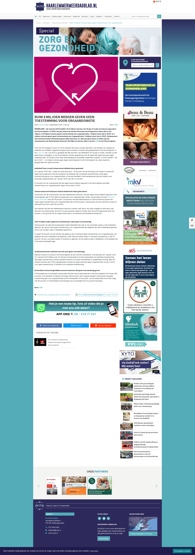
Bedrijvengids (57, 16)
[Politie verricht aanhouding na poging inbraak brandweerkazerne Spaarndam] (126, 445)
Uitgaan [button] (99, 16)
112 (40, 16)
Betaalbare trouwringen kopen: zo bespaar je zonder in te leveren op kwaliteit (146, 415)
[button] (36, 486)
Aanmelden (103, 538)
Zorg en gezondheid (59, 23)
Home (38, 23)
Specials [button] (85, 16)
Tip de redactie (104, 325)
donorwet (40, 153)
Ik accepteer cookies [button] (182, 551)
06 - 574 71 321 (85, 314)
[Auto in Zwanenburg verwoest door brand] (126, 435)
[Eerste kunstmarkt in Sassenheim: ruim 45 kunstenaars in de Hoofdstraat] (126, 454)
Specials (46, 23)
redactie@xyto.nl (54, 530)
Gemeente (67, 16)
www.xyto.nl (53, 533)
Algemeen (46, 16)
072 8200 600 (53, 527)
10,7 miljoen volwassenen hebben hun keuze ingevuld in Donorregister (59, 342)
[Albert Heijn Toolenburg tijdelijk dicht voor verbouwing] (126, 407)
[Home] (35, 16)
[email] (192, 226)
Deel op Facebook (51, 325)
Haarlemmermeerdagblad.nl (71, 6)
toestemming (42, 295)
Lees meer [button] (94, 551)
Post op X (77, 325)
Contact (117, 16)
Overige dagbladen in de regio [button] (141, 534)
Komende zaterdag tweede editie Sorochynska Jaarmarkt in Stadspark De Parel (146, 396)
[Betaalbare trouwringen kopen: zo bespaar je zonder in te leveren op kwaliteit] (126, 416)
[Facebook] (100, 518)
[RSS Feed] (108, 518)
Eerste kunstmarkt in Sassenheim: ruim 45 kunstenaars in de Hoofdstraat (146, 454)
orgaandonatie (53, 295)
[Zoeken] (159, 16)
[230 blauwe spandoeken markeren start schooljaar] (126, 426)
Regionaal (76, 16)
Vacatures (108, 16)
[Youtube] (104, 518)
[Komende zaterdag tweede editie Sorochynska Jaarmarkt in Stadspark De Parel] (126, 397)
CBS (116, 125)
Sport (92, 16)
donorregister (65, 295)
